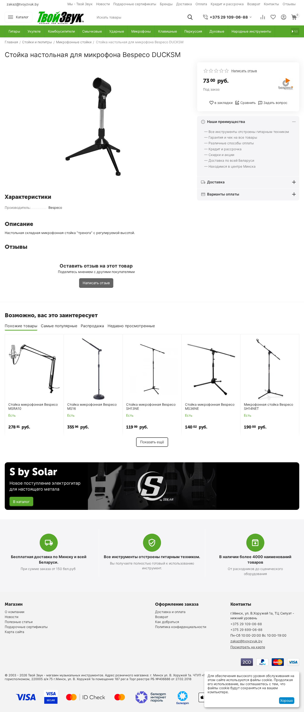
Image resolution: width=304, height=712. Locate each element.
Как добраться (167, 622)
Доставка (184, 4)
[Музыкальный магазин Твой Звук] (60, 17)
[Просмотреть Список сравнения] (263, 17)
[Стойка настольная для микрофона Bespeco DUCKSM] (96, 126)
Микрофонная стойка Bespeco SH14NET (268, 406)
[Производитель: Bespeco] (286, 84)
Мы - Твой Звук (80, 4)
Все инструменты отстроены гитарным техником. (152, 556)
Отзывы (289, 4)
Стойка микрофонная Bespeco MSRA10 (33, 406)
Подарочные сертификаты (134, 4)
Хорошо (286, 700)
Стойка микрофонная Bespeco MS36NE (209, 406)
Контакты (271, 4)
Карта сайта (14, 632)
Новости (103, 4)
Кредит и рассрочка (227, 4)
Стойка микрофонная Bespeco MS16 (92, 406)
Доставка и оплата (170, 612)
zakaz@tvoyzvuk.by (23, 4)
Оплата (201, 4)
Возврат (253, 4)
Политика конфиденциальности (180, 627)
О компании (14, 612)
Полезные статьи (19, 622)
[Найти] (190, 17)
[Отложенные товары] (273, 17)
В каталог (21, 501)
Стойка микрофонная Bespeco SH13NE (151, 406)
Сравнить (248, 103)
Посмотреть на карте (247, 647)
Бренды (166, 4)
